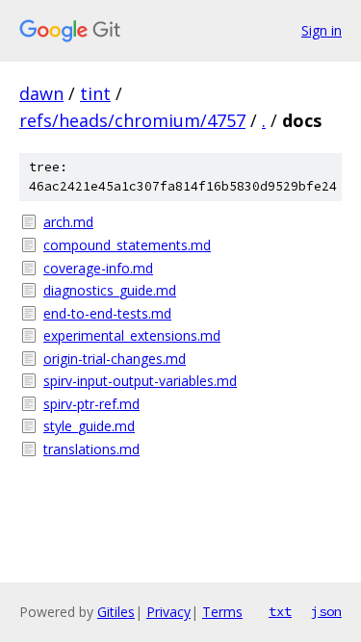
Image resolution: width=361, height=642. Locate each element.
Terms (222, 612)
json (326, 611)
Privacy (168, 612)
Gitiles (116, 612)
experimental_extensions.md (131, 335)
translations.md (91, 449)
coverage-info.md (98, 268)
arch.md (68, 222)
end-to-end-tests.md (107, 313)
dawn (41, 93)
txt (280, 611)
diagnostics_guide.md (109, 290)
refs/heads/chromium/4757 (132, 120)
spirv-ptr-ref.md (91, 404)
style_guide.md (89, 426)
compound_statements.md (127, 245)
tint (95, 93)
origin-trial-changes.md (114, 358)
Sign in (321, 30)
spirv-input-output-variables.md (140, 381)
